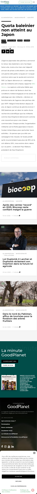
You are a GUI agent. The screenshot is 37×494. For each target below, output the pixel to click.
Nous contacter (7, 427)
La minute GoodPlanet (9, 434)
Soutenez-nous (6, 430)
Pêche (4, 42)
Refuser (18, 481)
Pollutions (9, 255)
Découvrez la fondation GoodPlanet (14, 437)
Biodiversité (20, 17)
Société (30, 17)
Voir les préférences (18, 486)
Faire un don (25, 2)
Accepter (18, 476)
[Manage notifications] (32, 490)
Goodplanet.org (9, 361)
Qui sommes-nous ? (8, 421)
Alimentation (7, 17)
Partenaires (5, 424)
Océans (27, 40)
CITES (4, 40)
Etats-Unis (12, 40)
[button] (34, 453)
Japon (20, 40)
